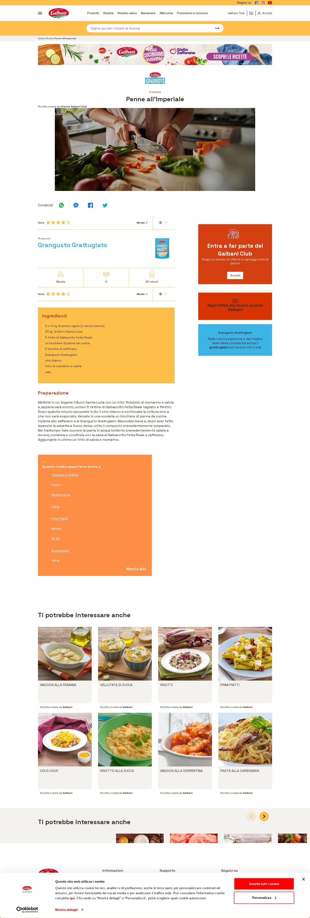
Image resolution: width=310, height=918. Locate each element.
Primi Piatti (59, 519)
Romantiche (60, 495)
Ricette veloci (127, 13)
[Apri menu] (40, 13)
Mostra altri (136, 568)
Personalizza (261, 897)
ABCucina (166, 13)
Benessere (148, 13)
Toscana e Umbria (64, 475)
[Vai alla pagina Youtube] (270, 2)
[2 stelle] (53, 222)
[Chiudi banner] (303, 879)
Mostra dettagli (66, 909)
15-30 (55, 539)
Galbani (41, 38)
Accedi (235, 275)
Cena (55, 507)
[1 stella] (48, 222)
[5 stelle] (68, 222)
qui (72, 898)
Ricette (108, 13)
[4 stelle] (63, 222)
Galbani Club (236, 13)
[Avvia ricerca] (215, 28)
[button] (264, 816)
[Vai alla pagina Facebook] (256, 2)
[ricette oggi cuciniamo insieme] (155, 54)
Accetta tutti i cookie (264, 884)
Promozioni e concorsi (192, 13)
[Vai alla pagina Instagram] (263, 2)
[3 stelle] (58, 222)
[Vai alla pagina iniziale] (58, 13)
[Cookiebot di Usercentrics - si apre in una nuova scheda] (27, 910)
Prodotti (93, 13)
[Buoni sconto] (252, 13)
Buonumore (60, 551)
